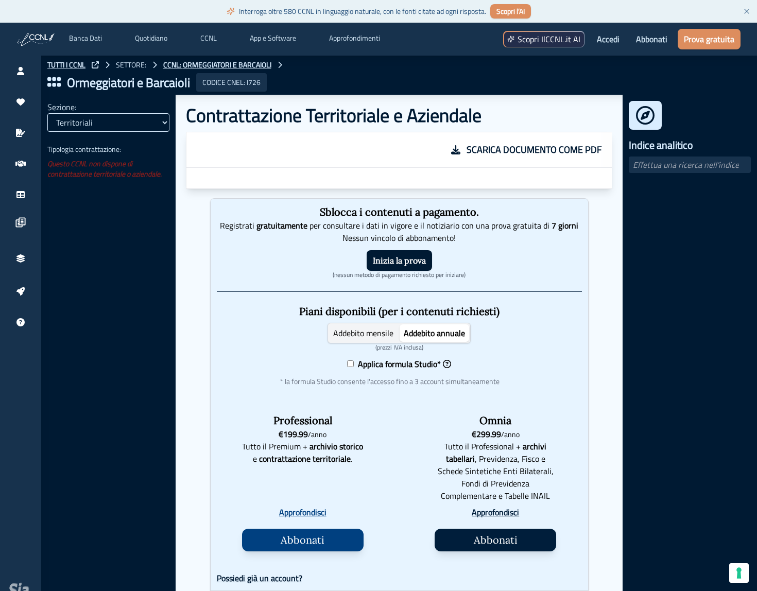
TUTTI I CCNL (66, 65)
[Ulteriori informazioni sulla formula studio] (447, 364)
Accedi (608, 39)
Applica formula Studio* (397, 364)
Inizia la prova (399, 260)
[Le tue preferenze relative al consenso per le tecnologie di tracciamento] (739, 573)
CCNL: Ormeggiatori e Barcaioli (217, 65)
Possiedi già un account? (259, 578)
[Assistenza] (20, 322)
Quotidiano (151, 38)
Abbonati (651, 39)
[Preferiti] (20, 101)
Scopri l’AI (510, 11)
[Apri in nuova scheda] (95, 65)
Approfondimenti (354, 38)
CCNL (208, 38)
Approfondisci (302, 512)
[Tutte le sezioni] (54, 82)
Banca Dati (85, 38)
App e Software (273, 38)
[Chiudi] (747, 11)
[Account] (20, 71)
